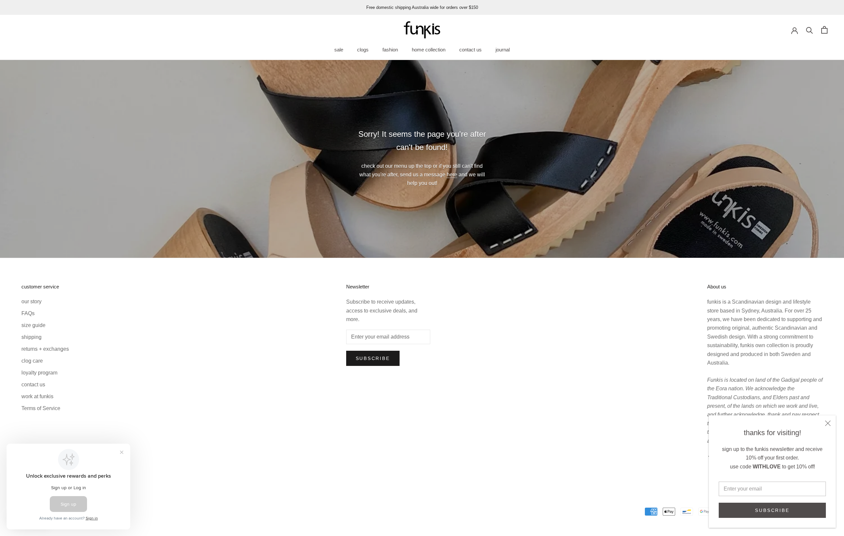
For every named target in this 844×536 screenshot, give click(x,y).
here (452, 174)
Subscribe (772, 510)
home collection (428, 49)
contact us (470, 49)
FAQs (28, 313)
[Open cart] (824, 30)
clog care (32, 361)
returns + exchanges (45, 349)
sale (338, 49)
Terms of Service (40, 408)
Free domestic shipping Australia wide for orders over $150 (422, 7)
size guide (33, 325)
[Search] (809, 29)
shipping (31, 337)
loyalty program (39, 372)
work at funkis (37, 396)
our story (31, 301)
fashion (390, 49)
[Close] (828, 423)
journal (503, 49)
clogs (363, 49)
